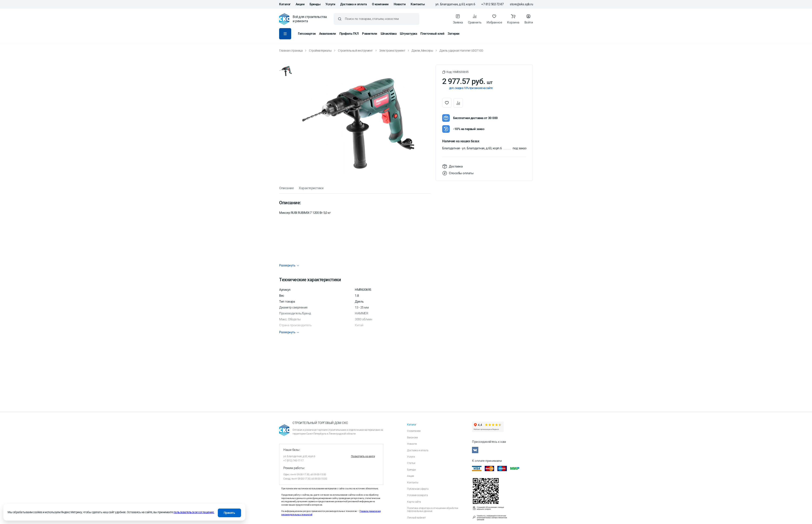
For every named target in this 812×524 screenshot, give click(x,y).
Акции (300, 4)
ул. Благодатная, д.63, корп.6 (455, 4)
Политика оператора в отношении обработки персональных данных (432, 510)
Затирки (453, 34)
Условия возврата (417, 495)
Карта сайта (414, 501)
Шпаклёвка (389, 34)
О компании (380, 4)
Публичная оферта (417, 488)
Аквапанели (327, 34)
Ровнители (369, 34)
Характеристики (311, 188)
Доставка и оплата (353, 4)
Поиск (340, 19)
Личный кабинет (416, 517)
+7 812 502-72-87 (492, 4)
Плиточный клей (432, 34)
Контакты (418, 4)
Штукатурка (408, 34)
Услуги (330, 4)
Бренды (315, 4)
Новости (400, 4)
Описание (286, 188)
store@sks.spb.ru (521, 4)
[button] (455, 72)
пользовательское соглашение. (194, 512)
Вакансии (412, 437)
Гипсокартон (307, 34)
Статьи (411, 463)
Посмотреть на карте (363, 456)
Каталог (285, 4)
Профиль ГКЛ (349, 34)
